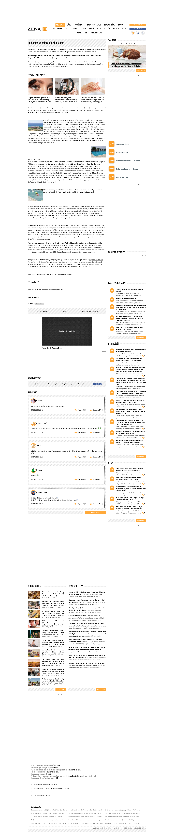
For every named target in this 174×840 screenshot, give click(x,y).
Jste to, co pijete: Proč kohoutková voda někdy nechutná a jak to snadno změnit (86, 823)
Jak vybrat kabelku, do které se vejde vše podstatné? (47, 817)
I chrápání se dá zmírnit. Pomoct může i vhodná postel (85, 810)
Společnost (57, 28)
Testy (67, 28)
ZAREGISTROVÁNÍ (57, 384)
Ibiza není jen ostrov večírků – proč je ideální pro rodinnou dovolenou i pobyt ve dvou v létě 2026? (49, 813)
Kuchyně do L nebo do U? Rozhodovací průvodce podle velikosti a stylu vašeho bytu (123, 813)
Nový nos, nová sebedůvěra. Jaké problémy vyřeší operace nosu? (123, 810)
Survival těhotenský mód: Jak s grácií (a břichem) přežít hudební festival (49, 810)
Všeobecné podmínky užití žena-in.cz (45, 784)
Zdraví (91, 28)
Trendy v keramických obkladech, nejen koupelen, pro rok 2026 (123, 817)
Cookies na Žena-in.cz (40, 792)
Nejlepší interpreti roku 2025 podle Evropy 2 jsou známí (48, 823)
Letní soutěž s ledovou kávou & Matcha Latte (127, 66)
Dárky (69, 24)
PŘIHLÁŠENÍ (67, 384)
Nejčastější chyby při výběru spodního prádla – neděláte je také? (86, 817)
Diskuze (116, 28)
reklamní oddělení (75, 776)
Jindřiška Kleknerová (92, 311)
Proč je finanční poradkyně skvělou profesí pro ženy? (47, 820)
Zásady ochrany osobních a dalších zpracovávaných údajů (51, 788)
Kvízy (124, 28)
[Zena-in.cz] (39, 29)
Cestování (60, 24)
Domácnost (79, 24)
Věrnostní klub (96, 32)
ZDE (59, 765)
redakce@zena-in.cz (74, 770)
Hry (86, 32)
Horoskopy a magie (94, 24)
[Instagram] (138, 33)
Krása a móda (109, 24)
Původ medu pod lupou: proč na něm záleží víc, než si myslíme (123, 820)
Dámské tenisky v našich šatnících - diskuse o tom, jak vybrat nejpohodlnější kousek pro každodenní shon (86, 813)
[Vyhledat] (133, 33)
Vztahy (83, 28)
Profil (79, 32)
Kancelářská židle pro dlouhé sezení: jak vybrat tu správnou (86, 820)
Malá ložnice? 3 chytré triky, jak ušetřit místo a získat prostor (123, 823)
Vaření (75, 28)
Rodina (120, 24)
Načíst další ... (95, 512)
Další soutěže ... (141, 70)
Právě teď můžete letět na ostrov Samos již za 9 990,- (46, 289)
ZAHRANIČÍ (39, 304)
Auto (99, 28)
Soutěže (107, 28)
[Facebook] (143, 33)
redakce (56, 767)
